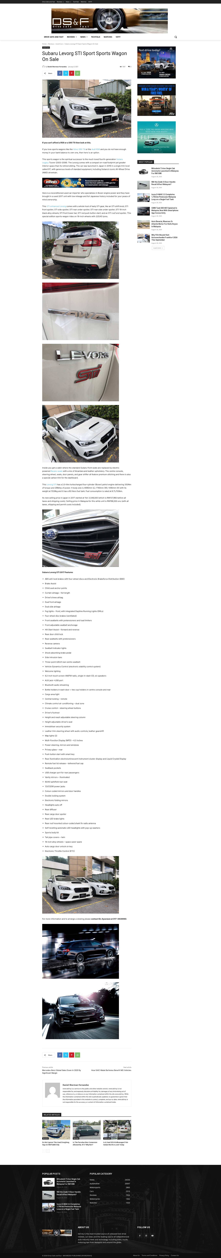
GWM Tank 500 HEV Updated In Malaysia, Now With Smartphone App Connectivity (164, 210)
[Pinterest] (71, 73)
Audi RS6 (96, 149)
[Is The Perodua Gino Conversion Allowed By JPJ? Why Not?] (87, 1130)
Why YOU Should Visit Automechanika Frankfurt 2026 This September (164, 237)
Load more (157, 248)
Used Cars (59, 44)
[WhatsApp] (77, 73)
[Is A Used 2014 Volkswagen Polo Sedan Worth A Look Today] (117, 1130)
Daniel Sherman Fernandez (57, 67)
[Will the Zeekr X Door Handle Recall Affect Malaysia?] (143, 185)
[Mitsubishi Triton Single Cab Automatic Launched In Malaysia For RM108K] (143, 171)
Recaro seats (57, 471)
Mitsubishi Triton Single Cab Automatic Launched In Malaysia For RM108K (165, 170)
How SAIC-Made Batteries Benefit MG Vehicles (111, 1070)
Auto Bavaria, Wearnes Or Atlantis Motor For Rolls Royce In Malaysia (164, 223)
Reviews (51, 44)
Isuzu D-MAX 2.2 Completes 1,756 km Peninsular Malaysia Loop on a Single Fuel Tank (163, 196)
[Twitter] (65, 73)
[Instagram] (146, 1235)
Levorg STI (52, 484)
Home (44, 44)
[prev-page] (43, 1151)
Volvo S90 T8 (79, 149)
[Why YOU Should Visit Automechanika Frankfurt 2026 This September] (143, 238)
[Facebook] (59, 73)
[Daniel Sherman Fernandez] (44, 66)
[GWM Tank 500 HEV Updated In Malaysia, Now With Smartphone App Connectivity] (143, 211)
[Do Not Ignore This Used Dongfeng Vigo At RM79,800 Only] (56, 1130)
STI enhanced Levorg (56, 206)
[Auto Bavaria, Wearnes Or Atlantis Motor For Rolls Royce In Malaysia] (143, 224)
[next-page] (47, 1151)
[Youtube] (152, 1235)
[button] (176, 37)
